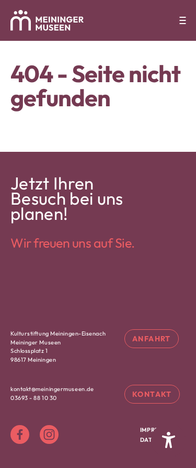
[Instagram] (49, 434)
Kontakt (152, 394)
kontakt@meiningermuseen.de (52, 389)
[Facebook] (19, 434)
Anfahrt (151, 338)
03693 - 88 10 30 (33, 398)
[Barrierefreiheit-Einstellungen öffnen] (168, 440)
